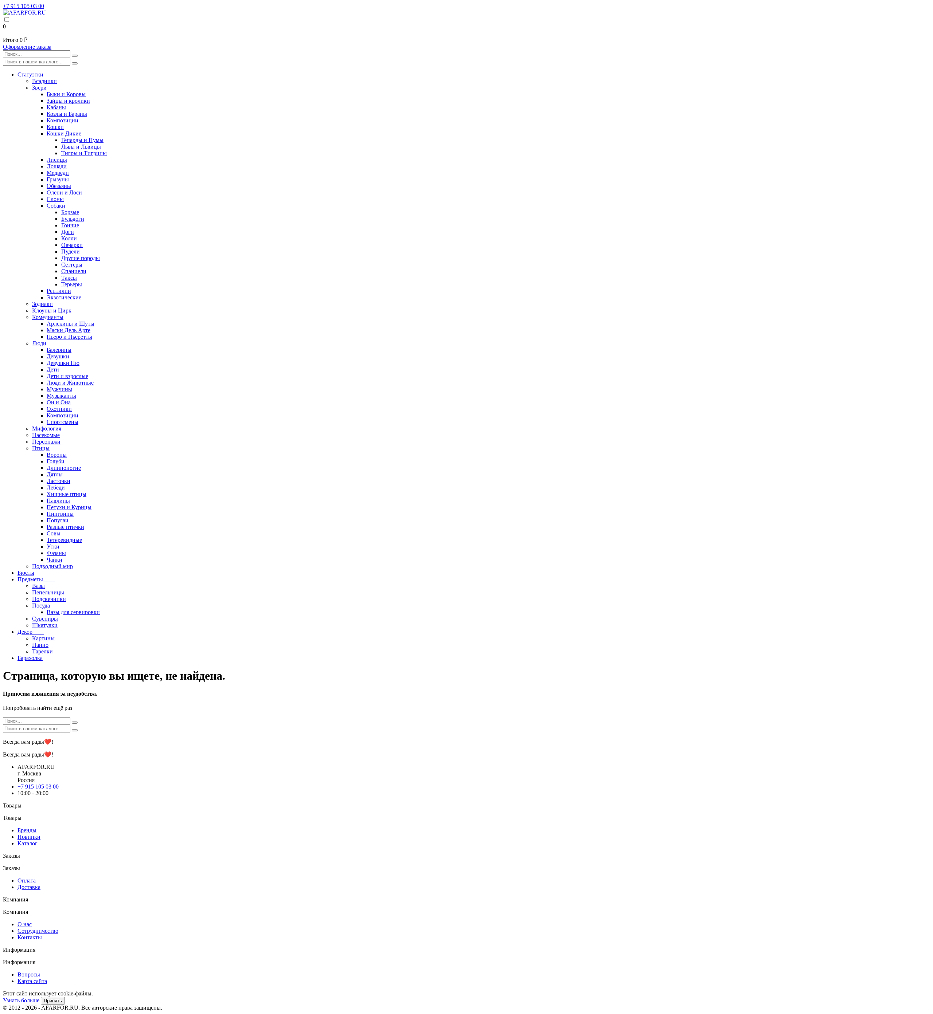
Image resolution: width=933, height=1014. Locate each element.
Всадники (44, 81)
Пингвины (60, 514)
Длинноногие (64, 468)
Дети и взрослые (67, 376)
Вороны (57, 455)
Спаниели (73, 271)
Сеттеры (71, 265)
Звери (39, 87)
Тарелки (42, 651)
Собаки (56, 206)
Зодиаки (42, 304)
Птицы (41, 448)
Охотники (59, 409)
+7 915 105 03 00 (23, 6)
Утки (53, 546)
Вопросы (28, 974)
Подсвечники (49, 599)
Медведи (58, 173)
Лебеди (56, 487)
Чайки (54, 560)
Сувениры (45, 619)
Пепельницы (48, 592)
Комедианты (47, 317)
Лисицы (57, 160)
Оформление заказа (27, 47)
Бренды (26, 830)
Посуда (41, 605)
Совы (53, 533)
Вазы (38, 586)
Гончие (70, 225)
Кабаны (56, 107)
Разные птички (65, 527)
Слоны (55, 199)
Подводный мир (52, 566)
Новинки (28, 837)
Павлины (58, 501)
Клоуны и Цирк (51, 310)
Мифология (46, 428)
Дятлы (55, 474)
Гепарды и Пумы (82, 140)
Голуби (56, 461)
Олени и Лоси (64, 192)
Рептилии (59, 291)
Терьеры (71, 284)
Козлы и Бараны (67, 114)
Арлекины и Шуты (70, 324)
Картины (43, 638)
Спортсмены (62, 422)
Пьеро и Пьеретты (69, 337)
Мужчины (59, 389)
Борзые (70, 212)
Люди (39, 343)
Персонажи (46, 442)
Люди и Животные (70, 383)
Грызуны (58, 179)
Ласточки (58, 481)
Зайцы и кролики (68, 101)
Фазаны (56, 553)
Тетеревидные (64, 540)
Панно (40, 645)
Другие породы (80, 258)
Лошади (57, 166)
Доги (67, 232)
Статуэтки (36, 74)
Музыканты (61, 396)
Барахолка (30, 658)
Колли (69, 238)
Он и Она (59, 402)
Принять (53, 1000)
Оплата (26, 880)
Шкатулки (45, 625)
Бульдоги (72, 219)
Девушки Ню (63, 363)
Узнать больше (21, 1000)
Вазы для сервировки (73, 612)
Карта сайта (32, 981)
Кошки (55, 127)
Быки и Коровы (66, 94)
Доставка (28, 887)
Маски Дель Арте (68, 330)
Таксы (69, 278)
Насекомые (46, 435)
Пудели (70, 251)
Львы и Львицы (81, 147)
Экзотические (64, 297)
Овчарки (72, 245)
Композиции (62, 120)
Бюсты (25, 573)
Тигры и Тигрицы (84, 153)
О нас (24, 924)
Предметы (36, 579)
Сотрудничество (37, 931)
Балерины (59, 350)
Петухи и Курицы (69, 507)
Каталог (27, 843)
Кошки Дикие (64, 133)
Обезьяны (59, 186)
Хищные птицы (66, 494)
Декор (30, 632)
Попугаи (58, 520)
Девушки (58, 356)
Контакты (29, 937)
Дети (53, 369)
